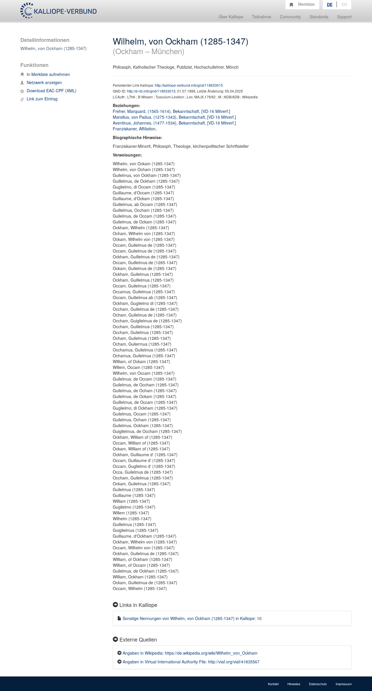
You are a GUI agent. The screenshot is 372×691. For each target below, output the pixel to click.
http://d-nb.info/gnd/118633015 (151, 90)
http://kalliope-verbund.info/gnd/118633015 (189, 85)
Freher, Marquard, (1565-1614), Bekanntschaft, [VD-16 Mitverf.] (171, 111)
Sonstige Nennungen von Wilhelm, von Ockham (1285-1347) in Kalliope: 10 (192, 618)
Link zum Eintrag (42, 99)
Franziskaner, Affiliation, (135, 129)
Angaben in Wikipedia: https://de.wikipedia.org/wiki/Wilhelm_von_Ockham (190, 653)
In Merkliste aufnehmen (48, 74)
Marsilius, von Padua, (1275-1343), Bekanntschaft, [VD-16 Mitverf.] (174, 117)
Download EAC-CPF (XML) (51, 90)
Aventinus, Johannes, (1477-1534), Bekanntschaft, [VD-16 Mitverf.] (174, 123)
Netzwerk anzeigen (44, 82)
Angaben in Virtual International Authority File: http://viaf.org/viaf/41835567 (191, 662)
